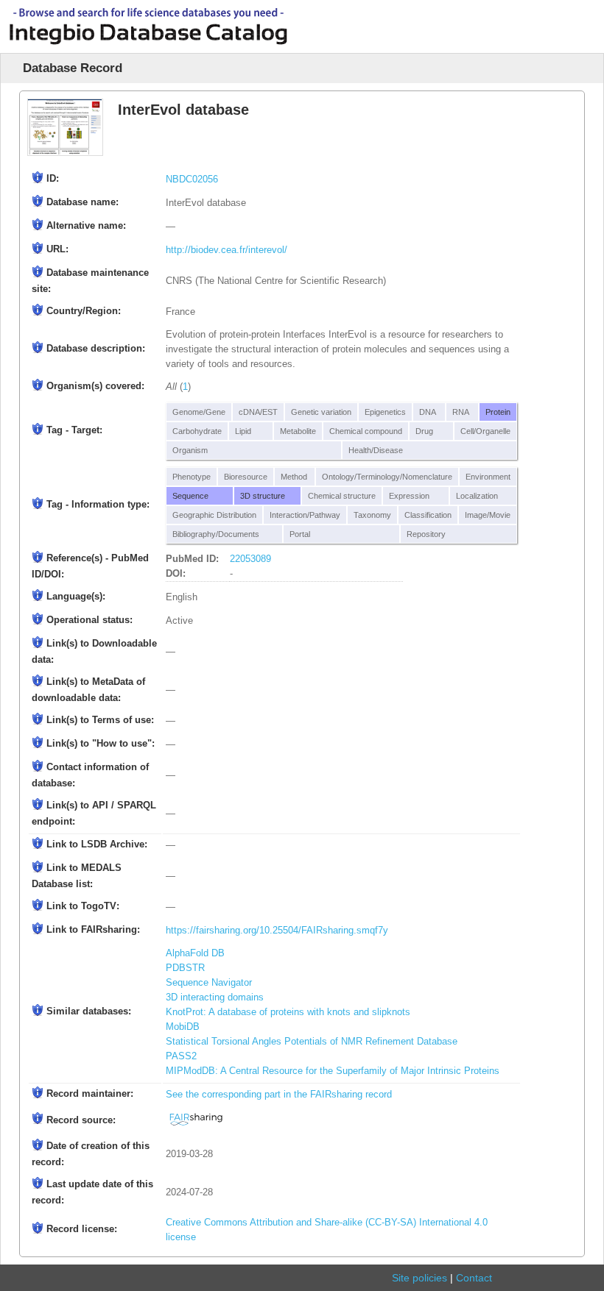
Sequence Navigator (209, 983)
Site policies (419, 1278)
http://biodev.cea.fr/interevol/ (226, 250)
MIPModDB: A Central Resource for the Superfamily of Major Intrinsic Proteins (332, 1071)
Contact (474, 1278)
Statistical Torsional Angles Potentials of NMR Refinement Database (311, 1041)
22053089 (250, 559)
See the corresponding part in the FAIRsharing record (279, 1094)
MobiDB (183, 1027)
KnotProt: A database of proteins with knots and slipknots (288, 1012)
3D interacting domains (215, 997)
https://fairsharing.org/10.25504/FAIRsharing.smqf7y (277, 930)
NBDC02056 (192, 179)
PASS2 (181, 1056)
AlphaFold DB (195, 953)
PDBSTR (185, 968)
